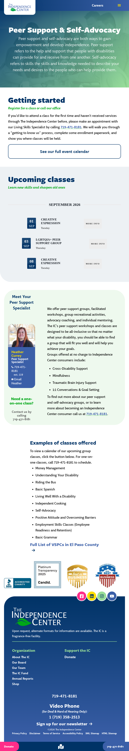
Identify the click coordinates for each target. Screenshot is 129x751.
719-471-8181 (71, 127)
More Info (93, 224)
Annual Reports (22, 678)
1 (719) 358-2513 (64, 717)
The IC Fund (20, 673)
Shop (15, 684)
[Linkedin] (92, 596)
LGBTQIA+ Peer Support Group (48, 241)
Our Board (19, 662)
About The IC (21, 657)
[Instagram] (102, 596)
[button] (19, 7)
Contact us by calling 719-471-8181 (21, 415)
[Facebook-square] (82, 596)
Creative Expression (50, 221)
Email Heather (16, 381)
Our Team (19, 668)
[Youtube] (112, 596)
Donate (70, 657)
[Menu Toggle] (119, 5)
